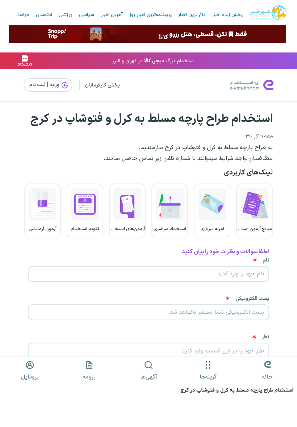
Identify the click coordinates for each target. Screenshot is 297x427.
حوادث (22, 15)
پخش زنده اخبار (227, 15)
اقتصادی (44, 15)
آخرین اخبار (112, 15)
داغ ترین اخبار (191, 15)
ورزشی (65, 15)
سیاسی (86, 15)
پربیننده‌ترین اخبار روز (150, 15)
